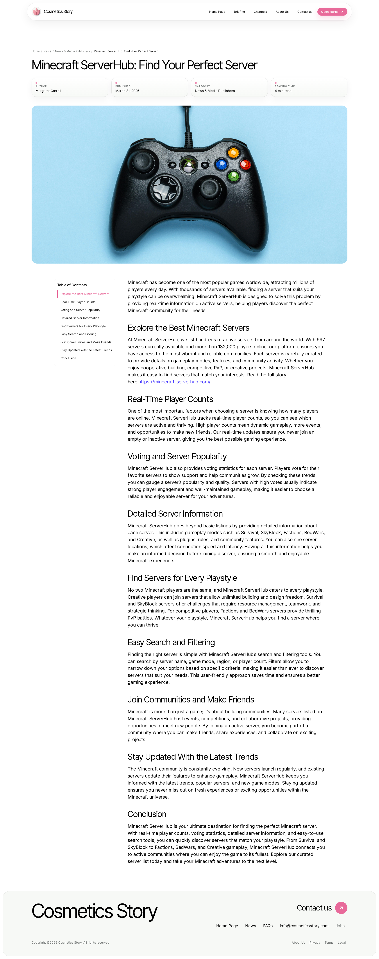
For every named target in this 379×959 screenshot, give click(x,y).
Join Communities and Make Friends (86, 342)
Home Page (227, 925)
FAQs (268, 925)
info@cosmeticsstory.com (304, 925)
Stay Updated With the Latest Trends (86, 350)
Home (36, 51)
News (47, 51)
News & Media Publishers (72, 51)
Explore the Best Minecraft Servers (85, 294)
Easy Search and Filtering (78, 334)
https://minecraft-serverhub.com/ (174, 381)
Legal (342, 942)
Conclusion (68, 358)
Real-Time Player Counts (78, 302)
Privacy (314, 942)
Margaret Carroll (48, 91)
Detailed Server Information (80, 318)
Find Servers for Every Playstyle (83, 326)
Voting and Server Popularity (80, 310)
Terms (329, 942)
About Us (298, 942)
